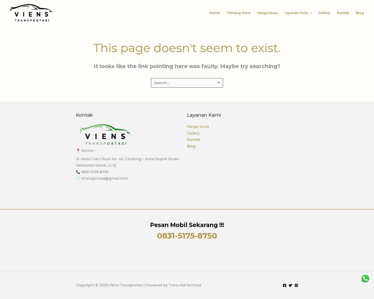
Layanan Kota (296, 13)
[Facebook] (284, 285)
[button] (310, 13)
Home (214, 13)
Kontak (343, 13)
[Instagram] (296, 285)
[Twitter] (290, 285)
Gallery (324, 13)
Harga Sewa (267, 13)
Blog (360, 13)
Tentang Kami (239, 13)
